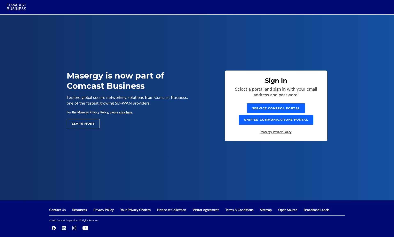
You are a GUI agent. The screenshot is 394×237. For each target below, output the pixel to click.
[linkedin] (64, 227)
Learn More (83, 123)
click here (125, 112)
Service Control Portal (276, 108)
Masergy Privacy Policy (276, 132)
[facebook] (53, 227)
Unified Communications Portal (276, 120)
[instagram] (74, 227)
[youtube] (85, 227)
